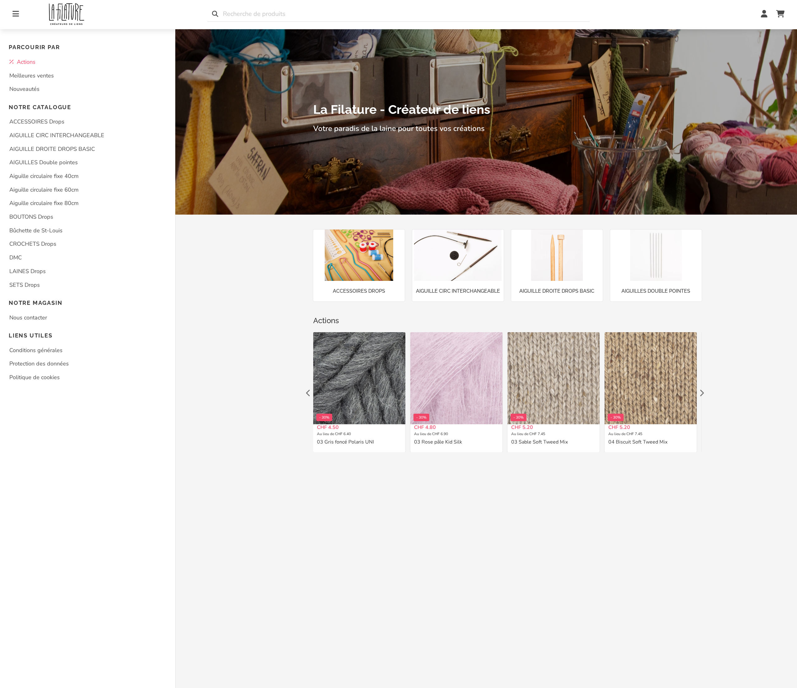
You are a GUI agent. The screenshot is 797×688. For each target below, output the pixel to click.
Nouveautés (24, 89)
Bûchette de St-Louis (36, 230)
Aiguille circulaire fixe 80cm (43, 203)
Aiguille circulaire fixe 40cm (43, 176)
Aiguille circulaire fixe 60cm (43, 189)
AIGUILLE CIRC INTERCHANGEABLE (56, 135)
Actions (24, 62)
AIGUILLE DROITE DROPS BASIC (52, 148)
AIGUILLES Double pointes (43, 162)
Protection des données (39, 363)
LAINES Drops (27, 271)
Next (702, 392)
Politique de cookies (34, 377)
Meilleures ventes (31, 75)
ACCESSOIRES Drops (36, 121)
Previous (308, 392)
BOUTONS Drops (31, 217)
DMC (15, 257)
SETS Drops (24, 284)
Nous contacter (28, 317)
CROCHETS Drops (32, 244)
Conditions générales (36, 350)
